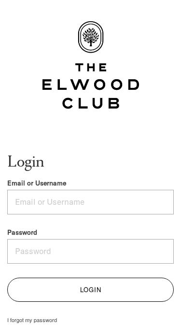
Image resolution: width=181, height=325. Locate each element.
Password (22, 232)
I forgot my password (32, 320)
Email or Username (36, 183)
